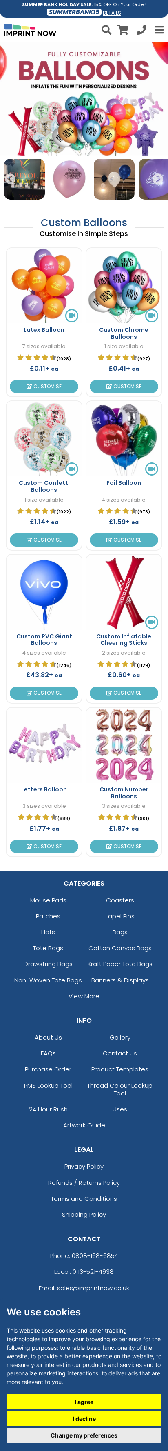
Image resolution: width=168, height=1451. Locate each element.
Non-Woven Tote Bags (48, 980)
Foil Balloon (123, 483)
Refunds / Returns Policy (84, 1182)
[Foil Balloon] (123, 438)
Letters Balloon (44, 789)
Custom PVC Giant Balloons (44, 639)
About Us (48, 1037)
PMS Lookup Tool (48, 1085)
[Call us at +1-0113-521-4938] (141, 31)
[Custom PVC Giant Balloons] (44, 592)
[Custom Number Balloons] (123, 745)
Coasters (120, 900)
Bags (120, 932)
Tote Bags (48, 948)
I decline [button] (84, 1418)
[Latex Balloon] (44, 285)
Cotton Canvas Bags (120, 948)
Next (158, 179)
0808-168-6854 (95, 1255)
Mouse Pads (48, 900)
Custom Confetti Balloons (44, 486)
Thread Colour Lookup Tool (120, 1089)
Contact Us (120, 1053)
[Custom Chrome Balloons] (123, 285)
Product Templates (119, 1069)
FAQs (48, 1053)
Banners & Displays (120, 980)
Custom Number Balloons (123, 792)
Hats (48, 932)
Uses (120, 1109)
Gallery (120, 1037)
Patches (48, 916)
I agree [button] (84, 1401)
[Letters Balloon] (44, 745)
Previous (10, 179)
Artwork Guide (84, 1125)
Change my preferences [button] (84, 1435)
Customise (47, 386)
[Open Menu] (158, 29)
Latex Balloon (44, 330)
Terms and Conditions (84, 1198)
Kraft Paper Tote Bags (120, 964)
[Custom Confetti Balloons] (44, 438)
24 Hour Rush (48, 1109)
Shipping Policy (84, 1214)
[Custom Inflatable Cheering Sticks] (123, 592)
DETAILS (112, 12)
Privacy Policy (84, 1166)
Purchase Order (48, 1069)
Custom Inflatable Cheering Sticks (123, 639)
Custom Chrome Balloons (123, 333)
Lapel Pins (120, 916)
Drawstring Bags (48, 964)
